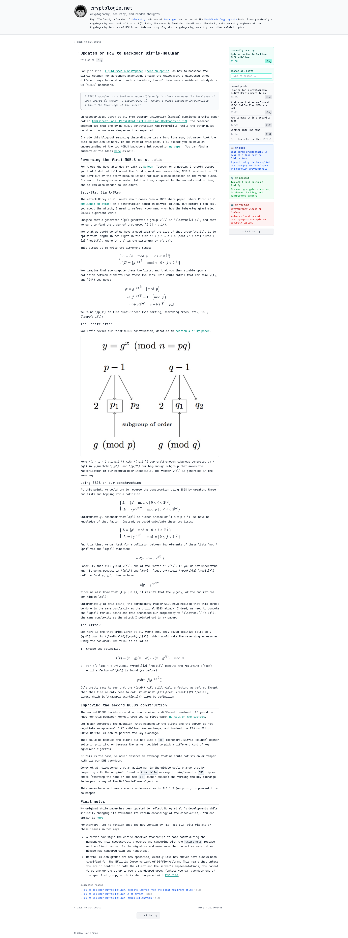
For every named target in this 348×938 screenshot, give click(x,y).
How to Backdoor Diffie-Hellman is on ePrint (113, 894)
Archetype (170, 19)
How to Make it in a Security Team (250, 119)
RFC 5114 (171, 875)
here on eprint (158, 71)
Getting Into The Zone (245, 130)
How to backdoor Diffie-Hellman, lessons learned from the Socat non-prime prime (138, 890)
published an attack (96, 204)
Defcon (148, 166)
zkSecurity (138, 19)
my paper (175, 146)
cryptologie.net (111, 8)
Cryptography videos (244, 209)
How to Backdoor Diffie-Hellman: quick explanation (117, 898)
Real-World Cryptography (220, 19)
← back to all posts (87, 41)
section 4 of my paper (192, 331)
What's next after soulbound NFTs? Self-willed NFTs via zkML (250, 105)
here (117, 151)
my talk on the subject (187, 716)
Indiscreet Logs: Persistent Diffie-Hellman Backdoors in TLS (139, 121)
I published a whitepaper (124, 71)
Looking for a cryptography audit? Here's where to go (249, 92)
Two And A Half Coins (245, 182)
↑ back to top (148, 915)
